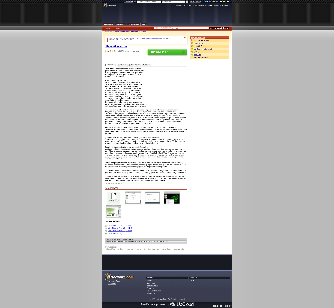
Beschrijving (111, 65)
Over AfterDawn (114, 281)
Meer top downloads (201, 57)
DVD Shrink (198, 43)
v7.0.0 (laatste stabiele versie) (153, 38)
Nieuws (186, 5)
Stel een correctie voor (115, 183)
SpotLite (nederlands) (202, 40)
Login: (135, 1)
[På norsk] (217, 2)
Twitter (192, 280)
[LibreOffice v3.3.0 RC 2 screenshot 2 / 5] (133, 204)
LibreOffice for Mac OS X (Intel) (120, 225)
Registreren (128, 1)
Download (160, 52)
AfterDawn (178, 5)
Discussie (217, 5)
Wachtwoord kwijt (195, 1)
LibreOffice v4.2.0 (142, 31)
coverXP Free (199, 46)
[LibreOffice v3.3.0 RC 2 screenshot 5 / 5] (114, 218)
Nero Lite (197, 55)
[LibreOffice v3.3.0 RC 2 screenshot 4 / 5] (172, 204)
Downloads (118, 31)
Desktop (126, 31)
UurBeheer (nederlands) (203, 49)
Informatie (123, 65)
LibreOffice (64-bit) (115, 233)
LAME (196, 52)
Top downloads (198, 38)
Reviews (146, 65)
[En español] (224, 2)
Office (133, 31)
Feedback (112, 284)
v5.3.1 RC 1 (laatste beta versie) (122, 39)
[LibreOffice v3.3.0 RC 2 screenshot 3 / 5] (153, 204)
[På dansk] (221, 2)
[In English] (206, 2)
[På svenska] (214, 2)
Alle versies (135, 65)
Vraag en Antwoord (197, 5)
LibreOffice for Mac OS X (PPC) (120, 228)
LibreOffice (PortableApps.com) (120, 231)
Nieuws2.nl (226, 5)
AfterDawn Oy (165, 299)
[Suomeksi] (210, 2)
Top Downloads (152, 286)
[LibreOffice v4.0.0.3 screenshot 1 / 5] (114, 204)
